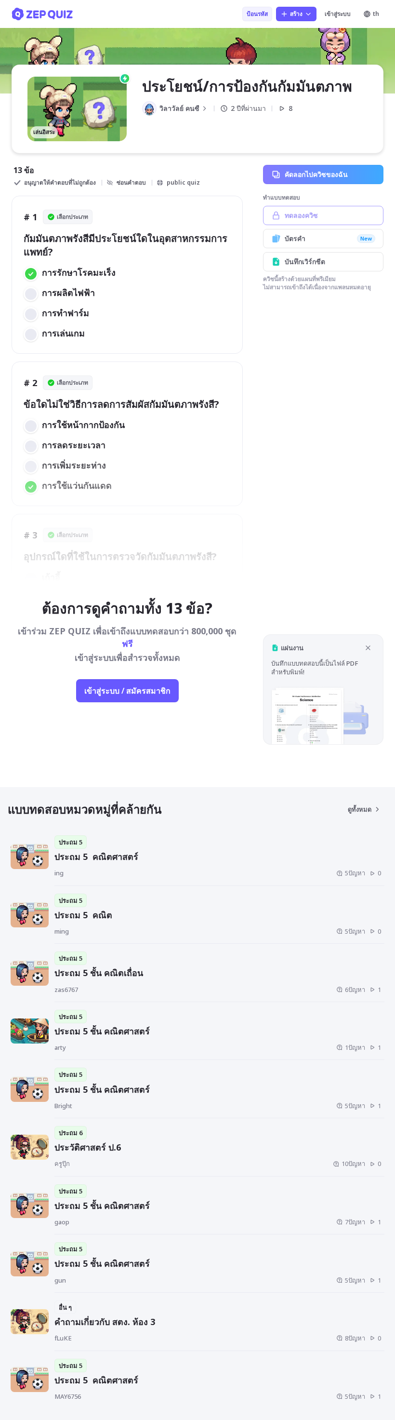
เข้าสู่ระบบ (338, 14)
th (376, 14)
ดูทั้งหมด (359, 809)
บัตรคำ (328, 238)
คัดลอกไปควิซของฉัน (316, 174)
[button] (323, 689)
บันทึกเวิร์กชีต (305, 261)
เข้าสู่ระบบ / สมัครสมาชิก (127, 690)
